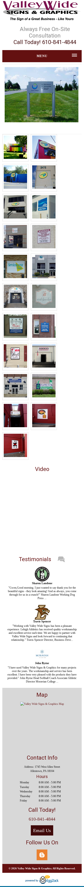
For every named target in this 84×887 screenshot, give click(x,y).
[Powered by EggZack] (42, 882)
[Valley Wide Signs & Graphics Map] (42, 704)
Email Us (42, 830)
